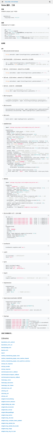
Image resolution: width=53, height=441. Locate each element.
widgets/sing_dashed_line (8, 423)
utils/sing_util (5, 393)
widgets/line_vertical (6, 409)
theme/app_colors (6, 380)
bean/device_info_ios (6, 344)
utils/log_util (4, 390)
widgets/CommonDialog (7, 399)
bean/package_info (6, 347)
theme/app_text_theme (7, 385)
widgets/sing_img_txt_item (8, 431)
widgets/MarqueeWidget (7, 412)
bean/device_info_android (8, 342)
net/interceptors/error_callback (9, 372)
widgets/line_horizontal (7, 407)
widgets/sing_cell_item (7, 418)
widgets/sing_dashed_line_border (10, 426)
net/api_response (5, 369)
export (3, 353)
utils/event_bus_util (6, 388)
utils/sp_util (4, 396)
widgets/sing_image (6, 428)
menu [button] (2, 2)
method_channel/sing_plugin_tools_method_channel (15, 358)
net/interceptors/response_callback (10, 377)
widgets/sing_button (6, 415)
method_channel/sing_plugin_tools (10, 355)
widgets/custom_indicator (8, 401)
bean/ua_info (4, 350)
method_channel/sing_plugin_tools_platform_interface (15, 361)
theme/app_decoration (7, 382)
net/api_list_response (7, 363)
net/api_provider (5, 366)
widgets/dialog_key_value (8, 404)
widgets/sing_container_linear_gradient (11, 420)
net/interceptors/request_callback (10, 374)
